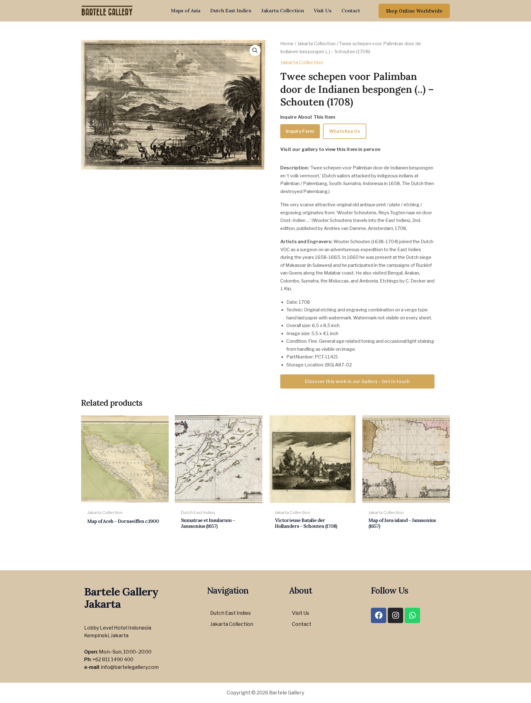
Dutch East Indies (230, 10)
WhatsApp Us (344, 131)
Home (286, 43)
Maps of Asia (185, 10)
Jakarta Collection (282, 10)
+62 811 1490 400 (112, 659)
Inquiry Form (300, 131)
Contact (350, 10)
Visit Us (323, 10)
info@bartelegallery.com (130, 667)
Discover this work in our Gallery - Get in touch (357, 381)
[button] (414, 11)
